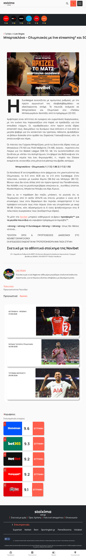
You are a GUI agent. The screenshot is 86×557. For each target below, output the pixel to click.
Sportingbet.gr (48, 529)
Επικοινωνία (71, 517)
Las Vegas (21, 270)
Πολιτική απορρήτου (53, 517)
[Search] (67, 3)
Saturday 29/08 (18, 311)
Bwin (36, 529)
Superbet (17, 529)
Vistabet (78, 529)
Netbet (28, 529)
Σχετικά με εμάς (18, 517)
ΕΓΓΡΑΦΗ (38, 428)
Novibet (24, 216)
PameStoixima (64, 529)
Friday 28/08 (21, 343)
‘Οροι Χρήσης (34, 517)
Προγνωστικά (10, 296)
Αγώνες (23, 296)
